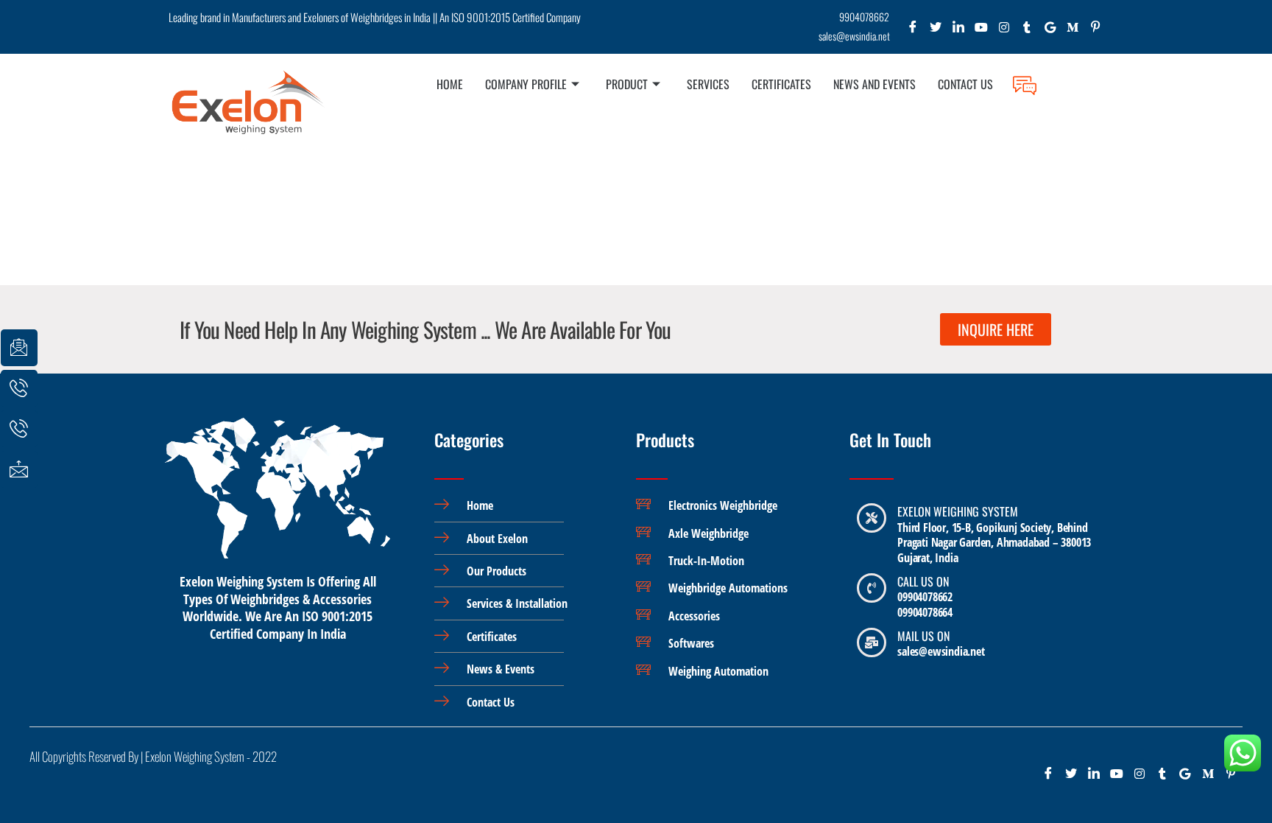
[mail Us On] (871, 642)
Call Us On (923, 581)
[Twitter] (936, 30)
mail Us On (923, 636)
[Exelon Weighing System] (871, 518)
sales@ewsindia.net (940, 651)
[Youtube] (981, 30)
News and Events (874, 84)
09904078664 (925, 612)
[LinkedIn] (959, 30)
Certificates (781, 84)
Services (708, 84)
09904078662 (925, 597)
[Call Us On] (871, 588)
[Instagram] (1004, 30)
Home (450, 84)
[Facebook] (913, 30)
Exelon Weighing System (957, 511)
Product (627, 84)
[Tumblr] (1027, 30)
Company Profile (526, 84)
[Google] (1050, 30)
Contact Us (965, 84)
